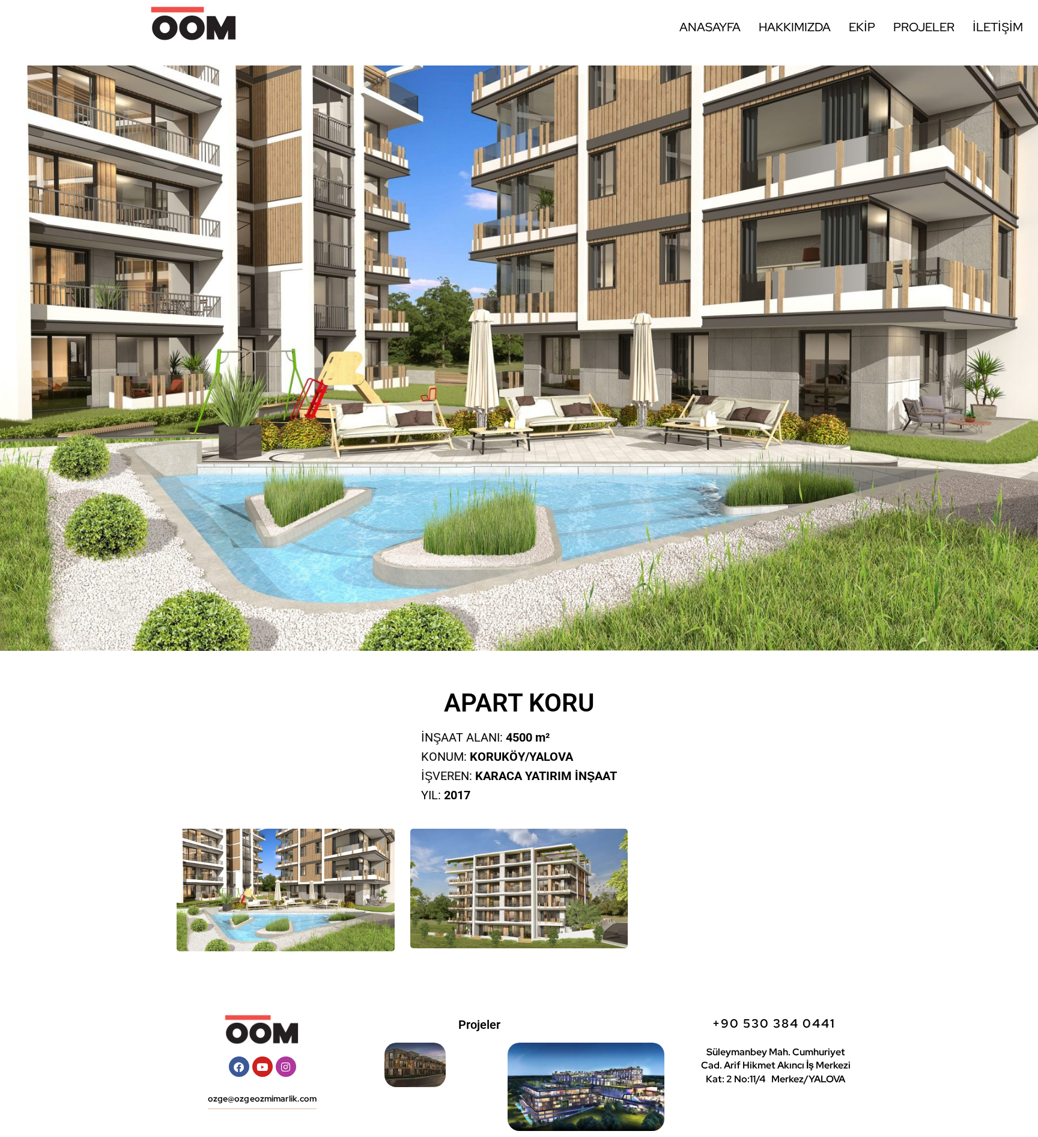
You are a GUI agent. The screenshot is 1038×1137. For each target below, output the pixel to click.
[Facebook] (239, 1066)
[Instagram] (286, 1066)
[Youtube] (262, 1066)
